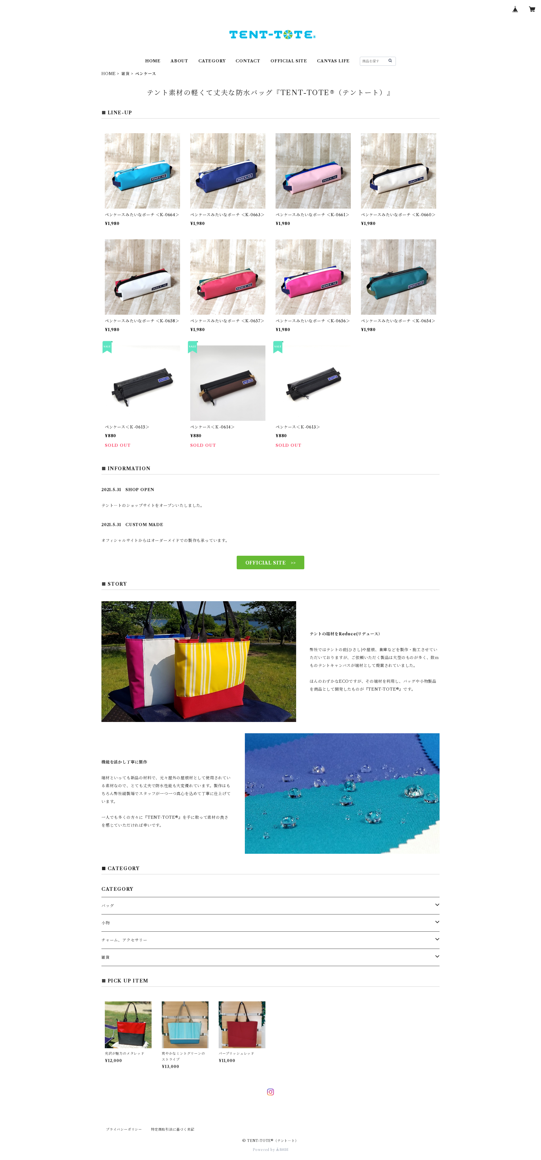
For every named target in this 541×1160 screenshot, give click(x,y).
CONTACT (248, 61)
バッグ (107, 905)
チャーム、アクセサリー (124, 940)
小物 (105, 922)
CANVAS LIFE (333, 61)
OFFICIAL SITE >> (270, 563)
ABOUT (179, 61)
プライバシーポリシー (124, 1129)
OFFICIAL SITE (288, 61)
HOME (153, 61)
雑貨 (125, 73)
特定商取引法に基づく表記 (172, 1129)
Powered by (264, 1150)
